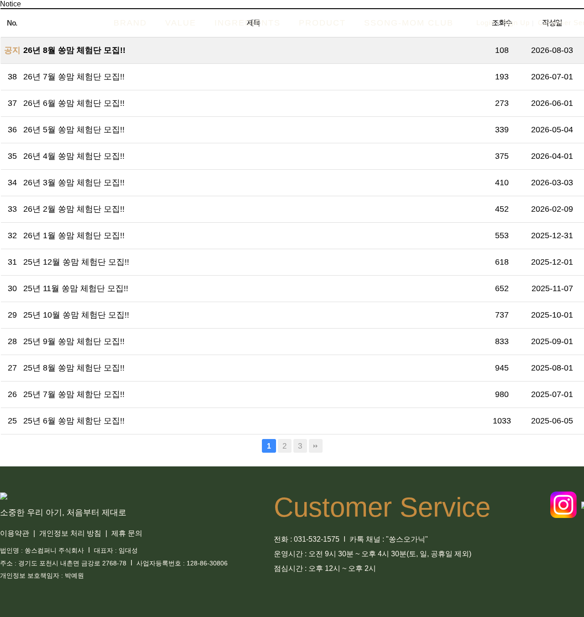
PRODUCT (322, 22)
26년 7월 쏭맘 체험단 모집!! (74, 76)
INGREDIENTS (247, 22)
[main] (57, 22)
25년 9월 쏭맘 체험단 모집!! (74, 341)
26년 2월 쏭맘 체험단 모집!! (74, 209)
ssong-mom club (409, 22)
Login (485, 22)
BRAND (130, 22)
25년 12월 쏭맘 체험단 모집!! (76, 262)
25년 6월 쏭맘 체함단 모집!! (74, 420)
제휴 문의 (127, 533)
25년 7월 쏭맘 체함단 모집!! (74, 394)
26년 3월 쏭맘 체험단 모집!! (74, 182)
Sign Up (516, 22)
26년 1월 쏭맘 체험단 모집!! (74, 235)
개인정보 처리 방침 (71, 533)
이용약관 (15, 533)
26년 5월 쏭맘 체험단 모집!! (74, 129)
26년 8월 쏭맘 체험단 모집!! (74, 50)
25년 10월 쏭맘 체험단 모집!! (76, 314)
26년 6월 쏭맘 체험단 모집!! (74, 103)
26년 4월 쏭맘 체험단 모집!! (74, 156)
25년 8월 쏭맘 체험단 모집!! (74, 367)
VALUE (180, 22)
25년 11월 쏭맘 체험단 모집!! (75, 288)
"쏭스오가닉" (407, 539)
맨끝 (316, 446)
